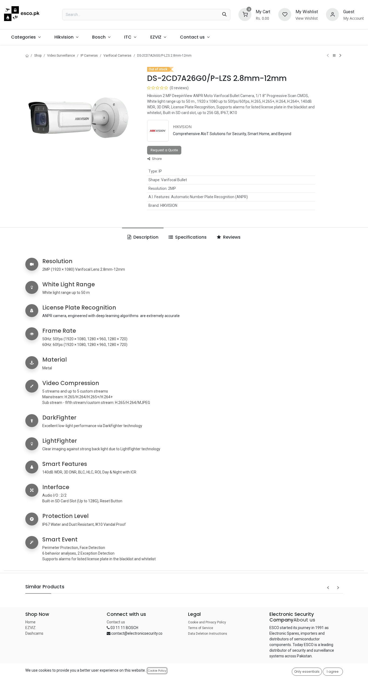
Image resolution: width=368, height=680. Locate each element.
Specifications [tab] (190, 237)
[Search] (224, 14)
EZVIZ (30, 628)
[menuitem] (25, 37)
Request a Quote (164, 150)
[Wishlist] (284, 14)
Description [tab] (145, 237)
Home (30, 622)
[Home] (27, 55)
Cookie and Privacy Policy (207, 622)
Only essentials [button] (307, 671)
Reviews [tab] (231, 237)
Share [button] (156, 158)
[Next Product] (340, 55)
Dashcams (34, 633)
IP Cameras (89, 55)
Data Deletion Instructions (207, 634)
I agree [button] (333, 671)
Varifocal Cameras (117, 55)
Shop (37, 55)
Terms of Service (200, 628)
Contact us (116, 622)
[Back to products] (334, 55)
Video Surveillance (61, 55)
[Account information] (332, 14)
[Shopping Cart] (244, 14)
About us (304, 620)
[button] (328, 587)
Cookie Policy (157, 671)
